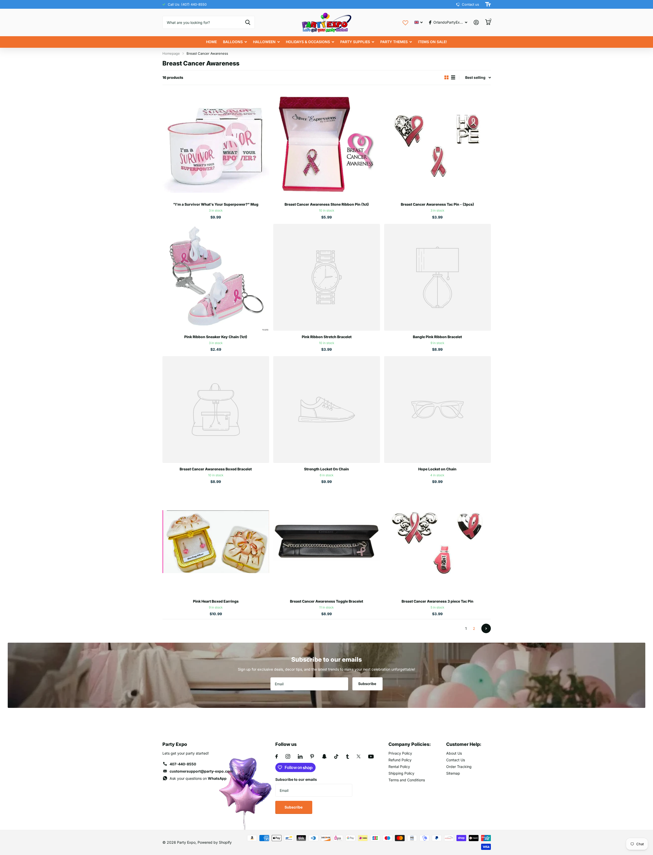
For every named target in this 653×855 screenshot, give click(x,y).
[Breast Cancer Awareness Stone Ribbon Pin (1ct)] (326, 144)
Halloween (264, 42)
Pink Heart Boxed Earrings (216, 601)
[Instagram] (288, 756)
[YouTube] (371, 756)
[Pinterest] (312, 756)
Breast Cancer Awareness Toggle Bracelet (326, 601)
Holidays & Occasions (308, 42)
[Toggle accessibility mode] (488, 4)
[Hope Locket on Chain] (437, 409)
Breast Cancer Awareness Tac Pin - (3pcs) (437, 204)
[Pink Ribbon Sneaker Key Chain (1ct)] (215, 277)
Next (486, 628)
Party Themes (394, 42)
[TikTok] (336, 756)
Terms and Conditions (406, 780)
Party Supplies (355, 42)
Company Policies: (409, 744)
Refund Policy (400, 760)
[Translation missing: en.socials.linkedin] (300, 756)
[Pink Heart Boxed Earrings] (215, 541)
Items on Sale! (432, 42)
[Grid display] (446, 77)
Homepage (171, 53)
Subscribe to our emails (296, 779)
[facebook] (276, 756)
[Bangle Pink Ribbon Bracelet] (437, 277)
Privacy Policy (400, 753)
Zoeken (248, 22)
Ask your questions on (198, 778)
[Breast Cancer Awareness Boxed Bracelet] (215, 409)
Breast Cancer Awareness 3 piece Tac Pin (437, 601)
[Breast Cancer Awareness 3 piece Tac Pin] (437, 541)
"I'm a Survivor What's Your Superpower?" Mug (215, 204)
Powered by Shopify (215, 842)
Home (211, 42)
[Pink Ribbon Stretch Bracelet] (326, 277)
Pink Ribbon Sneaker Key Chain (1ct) (215, 337)
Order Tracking (459, 766)
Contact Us (455, 760)
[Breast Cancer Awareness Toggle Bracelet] (326, 541)
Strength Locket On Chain (326, 469)
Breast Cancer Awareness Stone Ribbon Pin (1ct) (327, 204)
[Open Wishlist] (405, 22)
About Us (454, 753)
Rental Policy (399, 766)
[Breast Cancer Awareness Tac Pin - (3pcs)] (437, 144)
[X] (358, 756)
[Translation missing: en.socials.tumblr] (347, 756)
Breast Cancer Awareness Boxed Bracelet (216, 469)
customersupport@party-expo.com (201, 771)
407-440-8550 (183, 764)
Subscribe (367, 683)
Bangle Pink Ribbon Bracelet (437, 337)
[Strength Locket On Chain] (326, 409)
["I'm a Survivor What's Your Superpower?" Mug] (215, 144)
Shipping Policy (401, 773)
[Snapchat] (324, 756)
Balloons (233, 42)
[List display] (453, 77)
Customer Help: (463, 744)
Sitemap (453, 773)
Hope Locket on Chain (437, 469)
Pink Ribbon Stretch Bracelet (327, 337)
